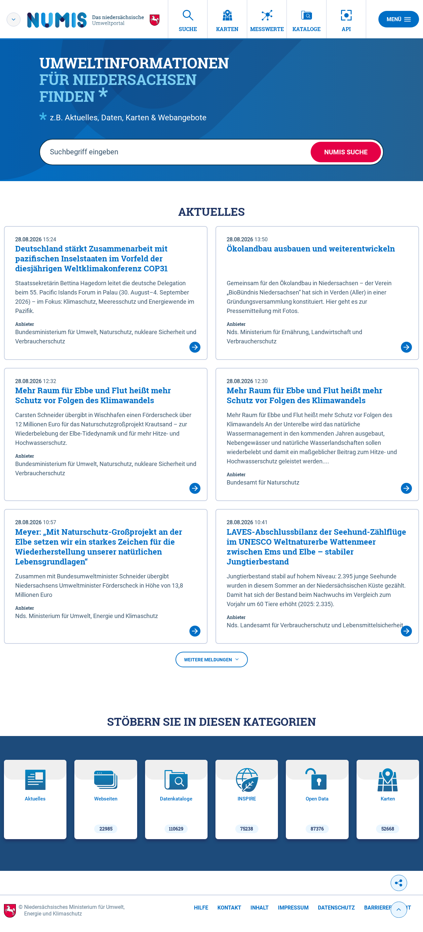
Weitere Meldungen (208, 659)
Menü (394, 19)
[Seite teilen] (399, 883)
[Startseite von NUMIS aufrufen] (93, 20)
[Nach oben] (399, 910)
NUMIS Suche (345, 152)
